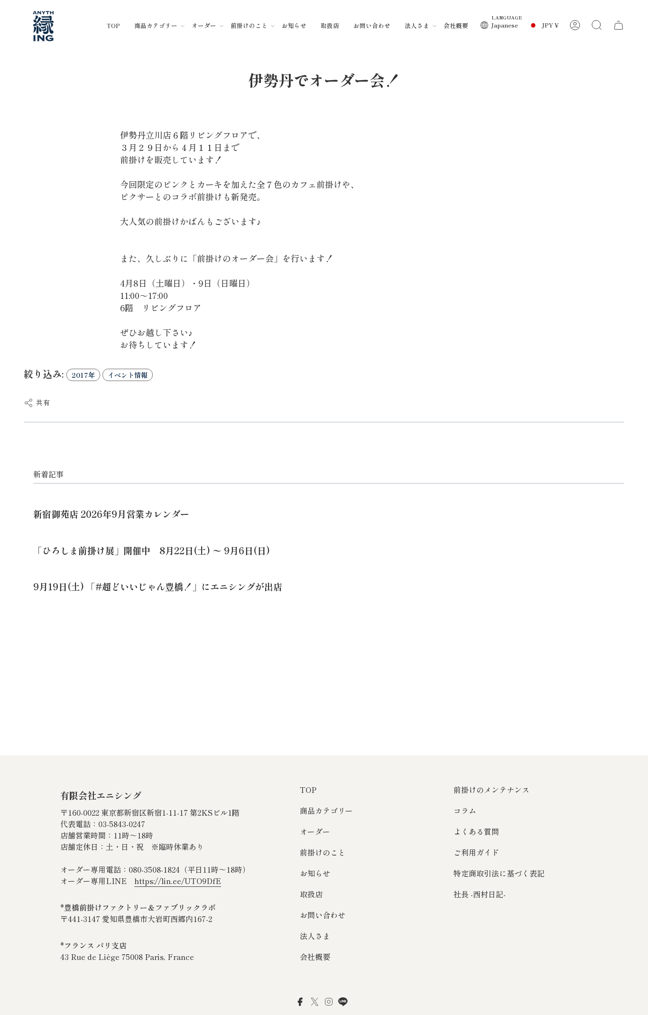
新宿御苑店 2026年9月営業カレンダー (111, 513)
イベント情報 (128, 375)
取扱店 (311, 894)
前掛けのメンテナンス (491, 789)
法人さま (315, 935)
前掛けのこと (322, 852)
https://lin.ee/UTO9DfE (177, 880)
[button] (156, 25)
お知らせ (315, 873)
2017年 (83, 375)
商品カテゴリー (326, 810)
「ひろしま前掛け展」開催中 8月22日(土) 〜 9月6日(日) (151, 550)
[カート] (618, 25)
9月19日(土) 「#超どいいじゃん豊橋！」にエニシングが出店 (157, 586)
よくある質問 (476, 831)
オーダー (315, 831)
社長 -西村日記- (480, 894)
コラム (465, 810)
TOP (308, 789)
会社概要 (315, 956)
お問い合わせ (322, 915)
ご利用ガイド (476, 852)
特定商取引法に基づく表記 (499, 873)
